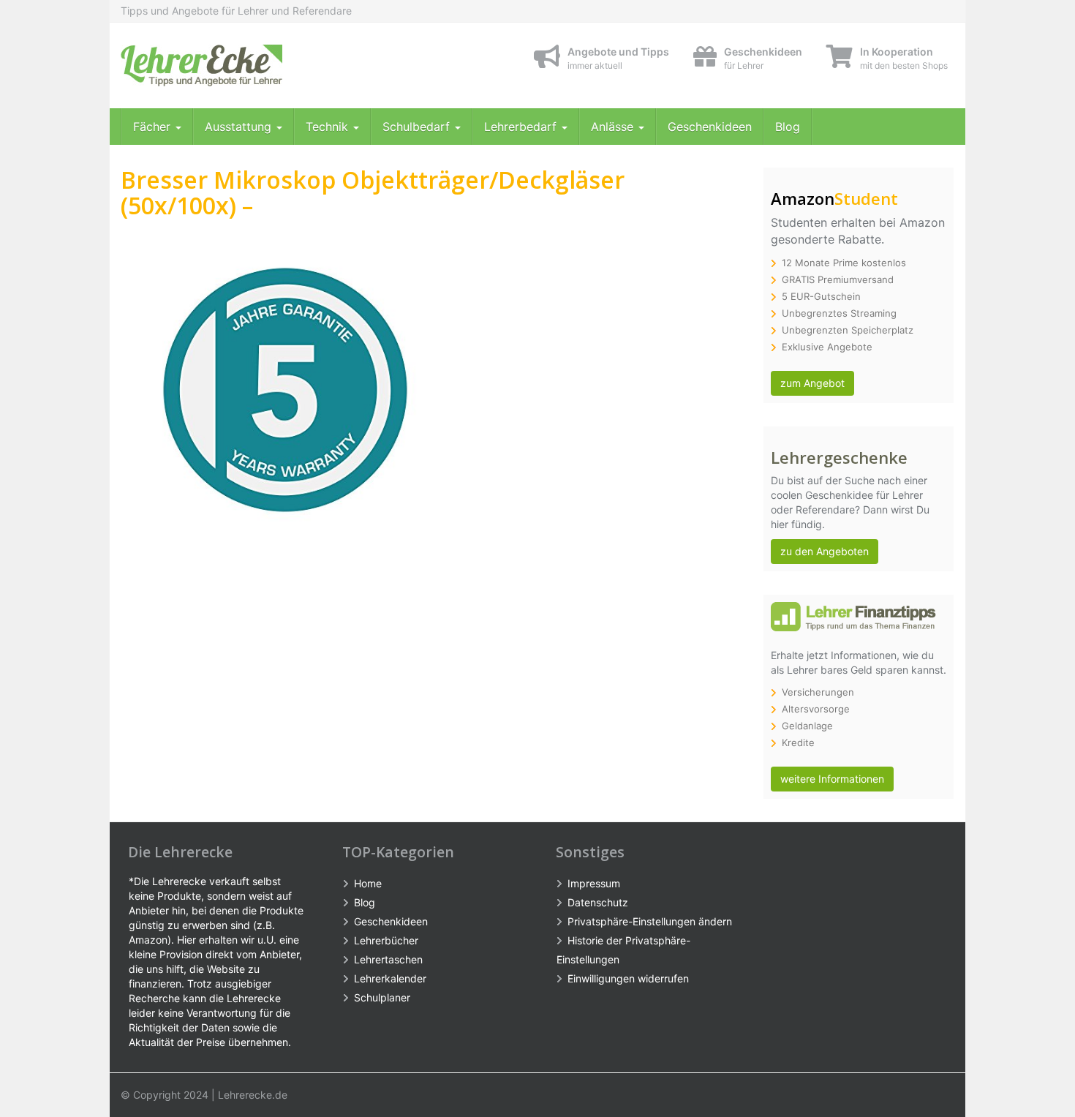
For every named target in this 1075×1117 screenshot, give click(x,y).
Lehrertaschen (388, 959)
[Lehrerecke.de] (252, 65)
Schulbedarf (417, 126)
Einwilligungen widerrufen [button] (628, 978)
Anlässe (614, 126)
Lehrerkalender (390, 978)
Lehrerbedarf (522, 126)
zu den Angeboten (824, 551)
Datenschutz (597, 902)
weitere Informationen (832, 778)
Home (368, 883)
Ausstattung (240, 126)
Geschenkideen (710, 126)
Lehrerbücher (386, 940)
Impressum (593, 883)
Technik (329, 126)
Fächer (153, 126)
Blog (787, 126)
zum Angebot (812, 383)
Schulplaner (382, 997)
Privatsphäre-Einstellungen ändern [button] (649, 921)
